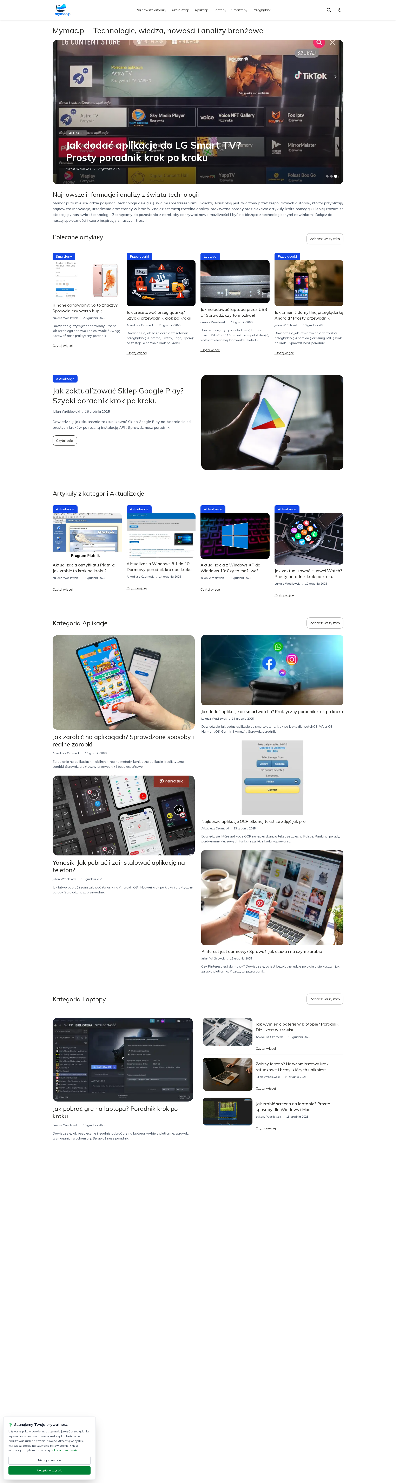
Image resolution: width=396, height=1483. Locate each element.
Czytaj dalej (64, 440)
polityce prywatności (64, 1450)
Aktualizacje (180, 10)
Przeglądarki (261, 10)
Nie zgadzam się (49, 1460)
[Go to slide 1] (327, 176)
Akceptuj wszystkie (49, 1470)
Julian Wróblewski (286, 325)
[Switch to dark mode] (339, 10)
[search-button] (328, 10)
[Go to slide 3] (335, 176)
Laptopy (220, 10)
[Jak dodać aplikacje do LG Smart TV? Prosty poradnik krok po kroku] (198, 112)
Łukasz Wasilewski (79, 169)
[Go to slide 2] (331, 176)
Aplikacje (202, 10)
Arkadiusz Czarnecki (140, 325)
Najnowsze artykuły (151, 10)
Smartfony (239, 10)
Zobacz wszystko (325, 238)
